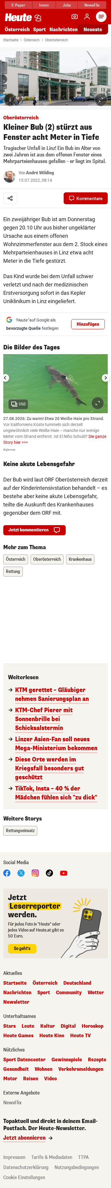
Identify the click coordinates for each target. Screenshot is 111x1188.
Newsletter (16, 1002)
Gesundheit (16, 1069)
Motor (10, 1079)
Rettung (13, 571)
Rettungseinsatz (20, 831)
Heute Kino (51, 1036)
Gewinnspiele (67, 1060)
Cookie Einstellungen (24, 1177)
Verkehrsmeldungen (80, 1069)
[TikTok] (49, 872)
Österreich (17, 29)
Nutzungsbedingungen (76, 1167)
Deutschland (77, 983)
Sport (39, 29)
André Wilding (40, 173)
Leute (28, 1026)
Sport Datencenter (24, 1060)
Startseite (10, 40)
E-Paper (18, 5)
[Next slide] (106, 378)
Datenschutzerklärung (26, 1167)
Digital (68, 1026)
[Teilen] (10, 198)
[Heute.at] (18, 17)
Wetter (96, 993)
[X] (21, 872)
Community (69, 993)
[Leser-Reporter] (74, 16)
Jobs (67, 5)
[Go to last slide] (5, 378)
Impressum (14, 1157)
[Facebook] (6, 872)
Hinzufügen (88, 324)
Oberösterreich (56, 40)
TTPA (83, 1157)
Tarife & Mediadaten (51, 1157)
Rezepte (97, 1060)
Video (50, 1079)
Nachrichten (17, 993)
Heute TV (80, 1036)
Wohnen (43, 1069)
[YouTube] (63, 872)
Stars (9, 1026)
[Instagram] (35, 872)
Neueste (92, 29)
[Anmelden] (87, 16)
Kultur (47, 1026)
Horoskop (92, 1026)
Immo (44, 5)
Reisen (30, 1079)
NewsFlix (91, 5)
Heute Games (18, 1036)
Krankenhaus (80, 559)
